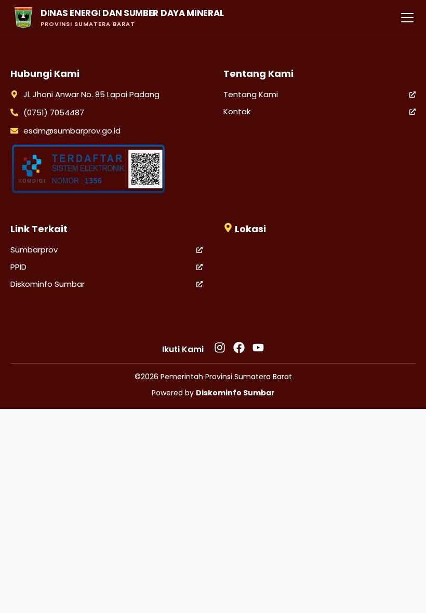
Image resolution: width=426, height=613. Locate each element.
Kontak (236, 111)
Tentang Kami (250, 94)
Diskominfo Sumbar (47, 283)
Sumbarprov (34, 249)
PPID (18, 266)
